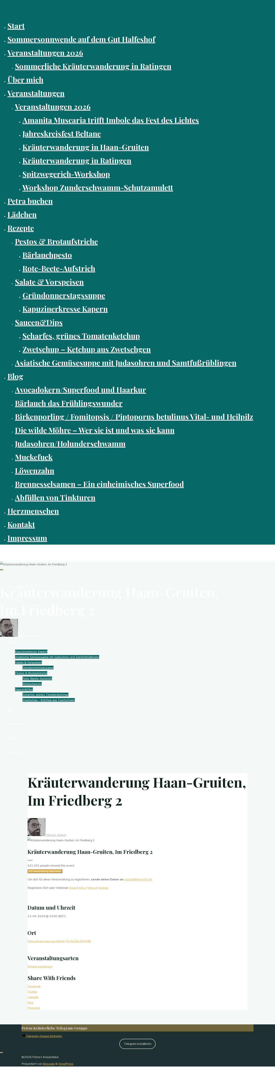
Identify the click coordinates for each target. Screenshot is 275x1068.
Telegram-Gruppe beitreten (43, 1036)
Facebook (34, 986)
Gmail (73, 888)
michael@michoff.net (138, 879)
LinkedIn (33, 997)
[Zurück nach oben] (1, 1052)
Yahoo (91, 888)
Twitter (32, 991)
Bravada (48, 1064)
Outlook (103, 888)
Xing (30, 1002)
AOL (82, 888)
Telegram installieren (137, 1044)
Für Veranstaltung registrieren (45, 871)
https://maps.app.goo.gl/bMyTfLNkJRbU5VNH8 (59, 941)
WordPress (65, 1064)
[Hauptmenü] (1, 569)
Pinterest (34, 1008)
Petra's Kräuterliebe (18, 551)
